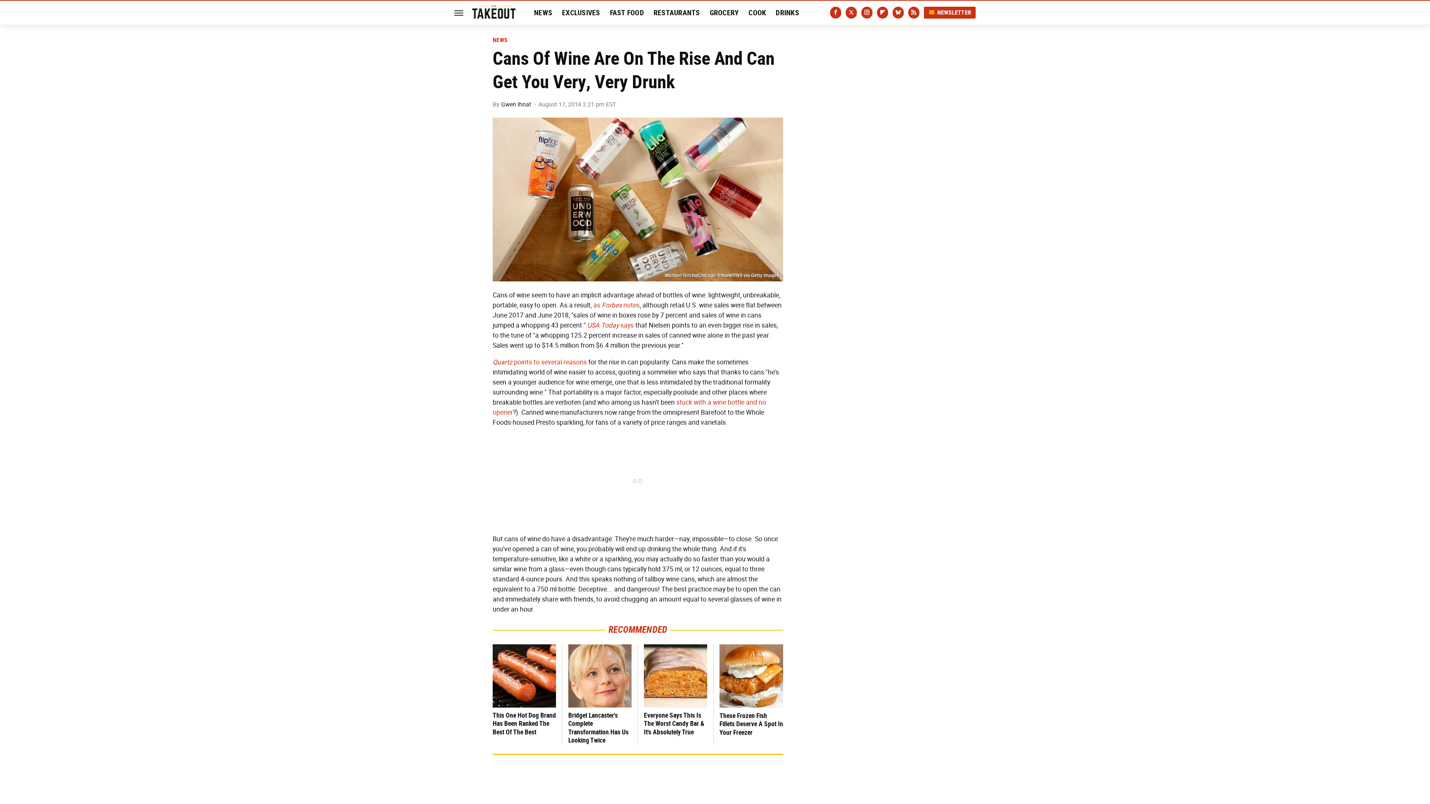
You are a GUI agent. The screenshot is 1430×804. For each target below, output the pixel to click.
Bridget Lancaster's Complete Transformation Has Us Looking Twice (598, 727)
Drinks (787, 12)
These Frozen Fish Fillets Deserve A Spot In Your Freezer (751, 724)
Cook (757, 12)
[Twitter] (851, 13)
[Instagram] (867, 13)
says (610, 325)
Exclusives (581, 12)
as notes (616, 305)
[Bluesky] (898, 13)
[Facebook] (835, 13)
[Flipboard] (882, 13)
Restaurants (677, 12)
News (543, 12)
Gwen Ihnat (516, 104)
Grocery (724, 12)
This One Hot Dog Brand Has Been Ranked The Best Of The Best (524, 723)
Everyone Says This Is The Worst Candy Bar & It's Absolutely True (674, 723)
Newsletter (954, 12)
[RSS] (913, 13)
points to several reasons (540, 362)
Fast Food (627, 12)
